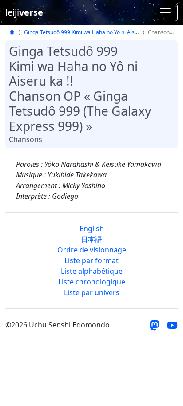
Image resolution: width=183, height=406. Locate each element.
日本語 (91, 239)
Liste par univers (91, 292)
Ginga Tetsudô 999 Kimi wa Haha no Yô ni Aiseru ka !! (89, 32)
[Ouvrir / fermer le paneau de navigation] (165, 12)
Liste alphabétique (92, 271)
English (92, 228)
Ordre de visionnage (91, 250)
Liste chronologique (91, 282)
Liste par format (91, 260)
